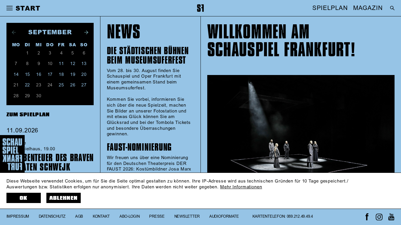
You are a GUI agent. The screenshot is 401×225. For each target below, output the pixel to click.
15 (27, 74)
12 (72, 64)
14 (16, 74)
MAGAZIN (368, 8)
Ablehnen (63, 198)
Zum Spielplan (28, 114)
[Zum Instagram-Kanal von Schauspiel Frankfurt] (379, 217)
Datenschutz (52, 216)
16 (38, 74)
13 (84, 64)
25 (61, 85)
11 (61, 64)
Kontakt (101, 216)
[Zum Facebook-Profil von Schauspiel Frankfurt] (366, 217)
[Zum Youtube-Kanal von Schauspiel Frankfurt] (391, 217)
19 (72, 74)
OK (24, 198)
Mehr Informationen (241, 187)
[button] (9, 8)
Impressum (17, 216)
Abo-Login (129, 216)
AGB (79, 216)
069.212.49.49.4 (300, 216)
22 (27, 85)
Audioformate (224, 216)
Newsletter (187, 216)
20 (84, 74)
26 (72, 85)
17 (50, 74)
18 (61, 74)
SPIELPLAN (330, 8)
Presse (156, 216)
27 (84, 85)
